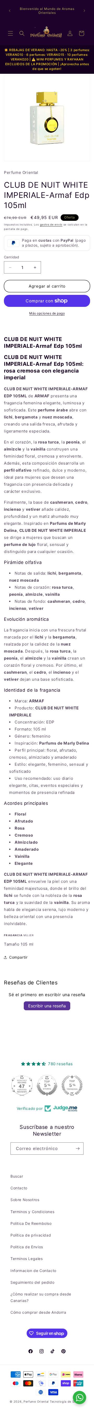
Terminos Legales (26, 1258)
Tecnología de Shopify (67, 1401)
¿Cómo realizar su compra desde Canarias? (40, 1297)
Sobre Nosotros (24, 1199)
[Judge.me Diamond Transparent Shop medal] (21, 1085)
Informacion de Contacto (33, 1270)
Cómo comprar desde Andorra (38, 1312)
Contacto (18, 1188)
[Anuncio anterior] (9, 10)
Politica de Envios (26, 1247)
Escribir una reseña (47, 1005)
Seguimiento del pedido (32, 1282)
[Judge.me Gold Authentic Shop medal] (72, 1085)
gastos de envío (51, 224)
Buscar (16, 1176)
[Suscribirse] (77, 1148)
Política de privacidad (30, 1235)
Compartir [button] (18, 957)
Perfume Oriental (36, 1401)
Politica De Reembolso (31, 1223)
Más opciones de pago (47, 313)
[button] (10, 33)
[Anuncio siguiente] (84, 10)
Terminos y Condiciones (32, 1211)
